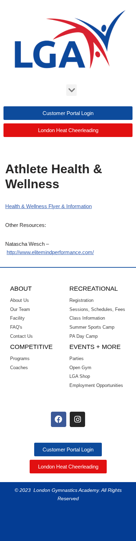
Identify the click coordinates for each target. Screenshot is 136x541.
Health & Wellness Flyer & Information (48, 206)
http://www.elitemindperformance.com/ (50, 252)
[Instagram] (77, 419)
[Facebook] (58, 419)
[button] (71, 90)
